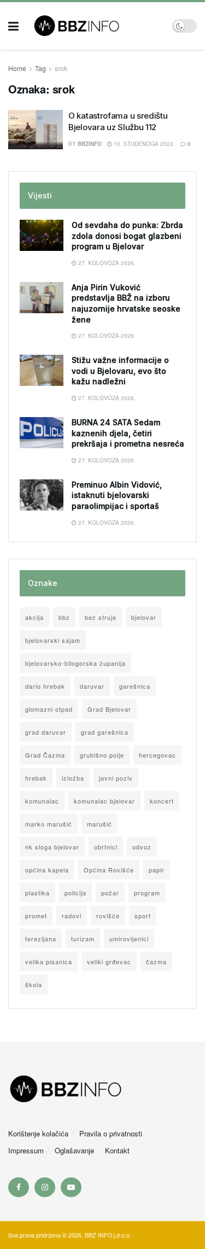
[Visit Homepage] (95, 26)
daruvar (92, 686)
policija (75, 892)
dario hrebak (45, 686)
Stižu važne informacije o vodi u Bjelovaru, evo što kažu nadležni (120, 370)
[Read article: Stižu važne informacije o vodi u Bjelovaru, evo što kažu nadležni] (41, 370)
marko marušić (48, 823)
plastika (37, 892)
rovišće (108, 915)
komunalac (42, 800)
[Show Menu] (13, 25)
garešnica (134, 686)
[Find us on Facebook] (18, 1187)
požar (110, 892)
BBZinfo (90, 144)
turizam (83, 938)
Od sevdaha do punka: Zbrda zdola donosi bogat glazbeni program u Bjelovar (127, 235)
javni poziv (116, 777)
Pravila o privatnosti (110, 1133)
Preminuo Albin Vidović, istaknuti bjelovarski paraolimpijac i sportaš (117, 495)
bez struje (100, 617)
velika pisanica (48, 961)
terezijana (40, 938)
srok (61, 68)
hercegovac (157, 754)
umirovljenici (129, 938)
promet (36, 915)
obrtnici (106, 846)
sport (142, 915)
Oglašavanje (74, 1150)
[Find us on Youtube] (71, 1187)
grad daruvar (45, 732)
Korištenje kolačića (38, 1133)
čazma (156, 961)
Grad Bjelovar (109, 709)
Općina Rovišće (109, 869)
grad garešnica (104, 732)
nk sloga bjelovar (52, 846)
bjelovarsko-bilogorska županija (75, 663)
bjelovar (143, 617)
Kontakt (117, 1150)
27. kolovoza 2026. (106, 263)
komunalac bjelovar (104, 800)
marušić (99, 823)
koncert (162, 800)
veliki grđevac (109, 961)
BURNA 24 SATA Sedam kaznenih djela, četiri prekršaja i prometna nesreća (128, 433)
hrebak (36, 777)
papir (157, 869)
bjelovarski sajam (52, 640)
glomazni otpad (49, 709)
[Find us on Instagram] (44, 1187)
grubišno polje (102, 754)
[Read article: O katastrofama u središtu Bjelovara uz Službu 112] (35, 129)
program (147, 892)
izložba (73, 777)
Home (17, 68)
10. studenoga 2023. (143, 144)
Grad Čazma (45, 754)
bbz (64, 617)
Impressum (26, 1150)
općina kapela (47, 869)
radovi (71, 915)
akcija (34, 617)
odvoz (141, 846)
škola (33, 984)
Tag (40, 68)
